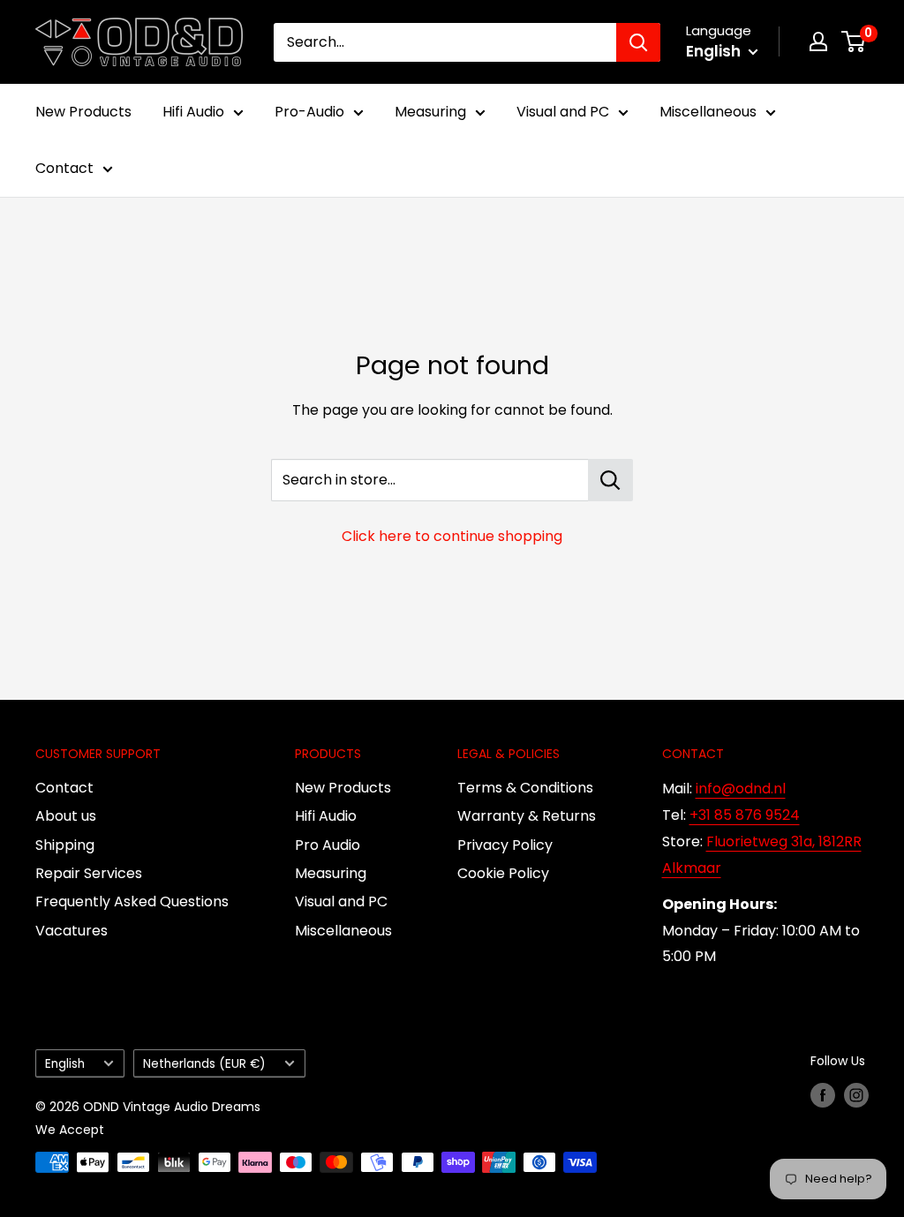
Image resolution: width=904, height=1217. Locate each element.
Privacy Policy (505, 845)
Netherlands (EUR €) (204, 1063)
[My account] (818, 41)
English (65, 1063)
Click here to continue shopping (452, 536)
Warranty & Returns (526, 816)
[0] (854, 41)
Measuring (430, 111)
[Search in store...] (610, 480)
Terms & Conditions (525, 788)
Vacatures (71, 930)
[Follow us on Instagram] (856, 1095)
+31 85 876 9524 (744, 815)
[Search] (638, 42)
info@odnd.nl (741, 788)
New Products (83, 111)
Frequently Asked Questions (132, 901)
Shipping (64, 845)
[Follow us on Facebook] (822, 1095)
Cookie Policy (503, 873)
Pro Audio (327, 845)
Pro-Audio (309, 111)
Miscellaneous (708, 111)
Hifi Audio (193, 111)
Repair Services (88, 873)
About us (65, 816)
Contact (64, 168)
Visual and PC (562, 111)
